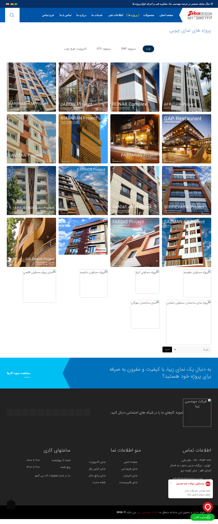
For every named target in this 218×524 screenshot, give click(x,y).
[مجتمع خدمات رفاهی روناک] (135, 74)
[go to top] (11, 505)
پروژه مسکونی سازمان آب (186, 242)
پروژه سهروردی (187, 190)
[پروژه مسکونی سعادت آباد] (135, 177)
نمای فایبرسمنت (128, 482)
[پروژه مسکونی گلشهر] (31, 229)
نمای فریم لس (129, 469)
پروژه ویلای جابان (83, 86)
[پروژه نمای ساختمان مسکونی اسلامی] (189, 306)
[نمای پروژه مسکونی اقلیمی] (39, 270)
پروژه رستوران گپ (186, 138)
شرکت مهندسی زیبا (147, 512)
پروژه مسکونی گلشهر (31, 242)
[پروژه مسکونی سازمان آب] (187, 229)
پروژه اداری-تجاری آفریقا (186, 86)
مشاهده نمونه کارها (18, 373)
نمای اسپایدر (130, 475)
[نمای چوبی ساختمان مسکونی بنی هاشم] (31, 71)
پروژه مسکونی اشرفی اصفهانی (83, 236)
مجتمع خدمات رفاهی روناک (134, 86)
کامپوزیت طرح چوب (75, 49)
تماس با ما (65, 15)
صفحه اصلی (166, 15)
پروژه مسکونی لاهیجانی (31, 190)
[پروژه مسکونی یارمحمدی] (83, 177)
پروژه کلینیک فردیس (134, 242)
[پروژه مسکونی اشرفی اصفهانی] (83, 223)
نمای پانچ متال (97, 475)
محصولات (148, 15)
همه (148, 49)
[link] (187, 99)
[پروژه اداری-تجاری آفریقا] (187, 74)
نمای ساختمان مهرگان (145, 314)
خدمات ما (97, 15)
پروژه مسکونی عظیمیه (197, 283)
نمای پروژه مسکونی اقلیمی (39, 286)
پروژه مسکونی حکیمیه (93, 283)
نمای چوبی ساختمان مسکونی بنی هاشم (31, 86)
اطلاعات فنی (115, 15)
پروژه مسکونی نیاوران (83, 138)
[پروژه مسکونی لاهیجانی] (31, 177)
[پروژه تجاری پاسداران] (135, 126)
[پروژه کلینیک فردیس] (135, 229)
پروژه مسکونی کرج (147, 281)
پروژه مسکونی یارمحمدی (83, 190)
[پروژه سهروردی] (187, 181)
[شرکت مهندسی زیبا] (200, 15)
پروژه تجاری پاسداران (134, 138)
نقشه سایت (99, 482)
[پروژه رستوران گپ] (187, 129)
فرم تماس (48, 15)
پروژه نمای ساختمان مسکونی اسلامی (189, 322)
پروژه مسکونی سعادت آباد (135, 190)
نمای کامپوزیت (97, 462)
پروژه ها (132, 15)
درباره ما (81, 15)
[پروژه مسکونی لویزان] (31, 126)
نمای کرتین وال (97, 469)
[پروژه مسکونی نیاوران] (83, 126)
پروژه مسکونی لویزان (31, 138)
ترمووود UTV (104, 49)
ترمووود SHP (128, 49)
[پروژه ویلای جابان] (83, 77)
